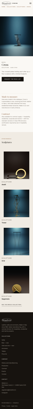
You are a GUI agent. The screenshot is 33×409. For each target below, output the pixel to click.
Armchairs (5, 348)
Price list (4, 354)
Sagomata (5, 299)
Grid (3, 261)
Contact (4, 374)
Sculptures (21, 6)
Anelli (4, 184)
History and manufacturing (10, 363)
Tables (4, 351)
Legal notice (14, 406)
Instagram (5, 392)
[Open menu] (30, 3)
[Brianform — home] (6, 3)
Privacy (3, 406)
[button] (16, 36)
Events (4, 371)
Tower (4, 223)
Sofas (3, 340)
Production (5, 365)
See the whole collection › (12, 304)
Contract (4, 368)
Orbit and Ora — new (8, 345)
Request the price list (12, 79)
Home (3, 6)
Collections (11, 6)
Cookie (8, 406)
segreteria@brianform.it (9, 390)
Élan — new (5, 343)
